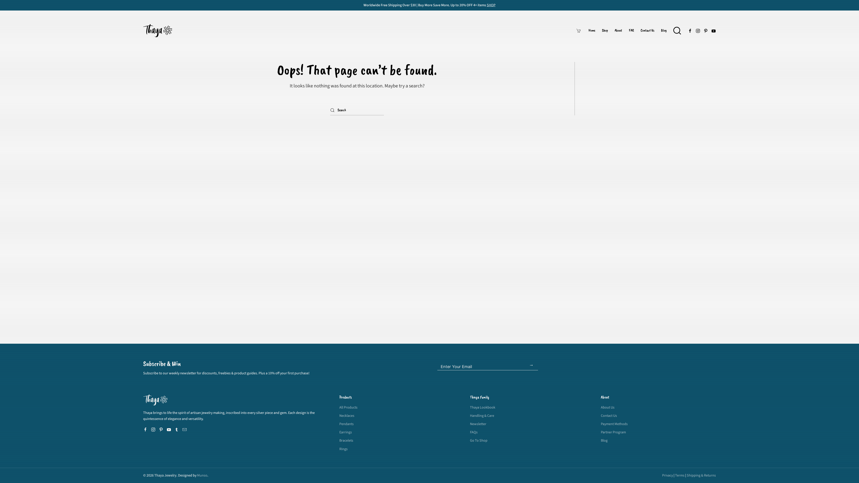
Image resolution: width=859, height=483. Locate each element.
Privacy (667, 475)
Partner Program (613, 432)
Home (592, 30)
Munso (202, 475)
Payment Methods (614, 424)
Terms (680, 475)
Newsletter (478, 424)
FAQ (631, 30)
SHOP (491, 5)
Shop (605, 30)
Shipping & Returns (701, 475)
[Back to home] (158, 30)
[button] (677, 30)
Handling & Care (482, 415)
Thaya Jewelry (165, 475)
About (618, 30)
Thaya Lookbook (482, 407)
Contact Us (647, 30)
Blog (664, 30)
